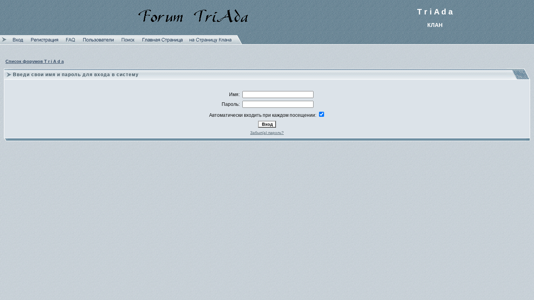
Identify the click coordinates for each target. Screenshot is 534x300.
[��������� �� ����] (210, 42)
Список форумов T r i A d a (34, 61)
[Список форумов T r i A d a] (162, 42)
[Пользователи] (98, 42)
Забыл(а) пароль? (267, 132)
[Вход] (18, 42)
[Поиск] (128, 42)
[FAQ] (70, 42)
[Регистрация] (44, 42)
